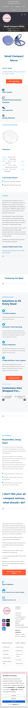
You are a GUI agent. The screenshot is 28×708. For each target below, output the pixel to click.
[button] (3, 400)
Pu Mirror (18, 660)
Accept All (13, 701)
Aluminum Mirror (19, 655)
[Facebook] (4, 620)
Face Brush (6, 647)
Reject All (14, 698)
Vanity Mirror (19, 663)
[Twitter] (8, 620)
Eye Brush (6, 650)
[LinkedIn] (4, 628)
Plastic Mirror (19, 647)
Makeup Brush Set (7, 662)
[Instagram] (4, 624)
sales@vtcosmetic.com (14, 3)
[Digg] (8, 624)
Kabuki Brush (7, 658)
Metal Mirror (19, 650)
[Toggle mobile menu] (25, 14)
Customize (13, 695)
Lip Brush (5, 654)
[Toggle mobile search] (22, 14)
